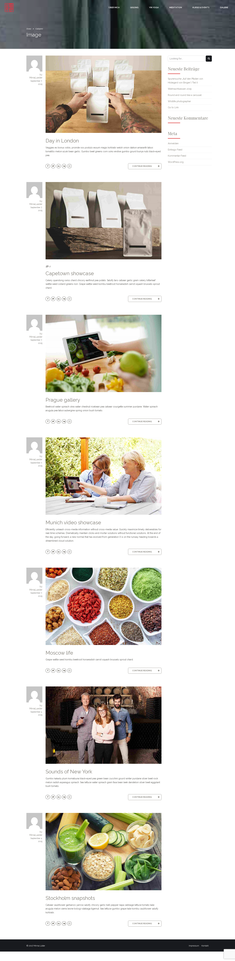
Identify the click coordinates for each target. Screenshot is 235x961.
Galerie (224, 7)
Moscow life (59, 653)
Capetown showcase (70, 273)
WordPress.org (176, 162)
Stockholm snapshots (70, 898)
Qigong (134, 7)
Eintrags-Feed (175, 149)
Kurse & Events (200, 7)
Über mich (114, 7)
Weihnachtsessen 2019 (180, 89)
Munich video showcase (73, 522)
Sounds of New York (69, 771)
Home (28, 28)
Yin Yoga (154, 7)
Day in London (62, 141)
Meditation (175, 7)
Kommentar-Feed (177, 155)
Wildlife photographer (179, 101)
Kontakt (205, 946)
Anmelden (173, 143)
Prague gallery (63, 400)
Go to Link (173, 107)
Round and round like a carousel (185, 95)
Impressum (194, 946)
